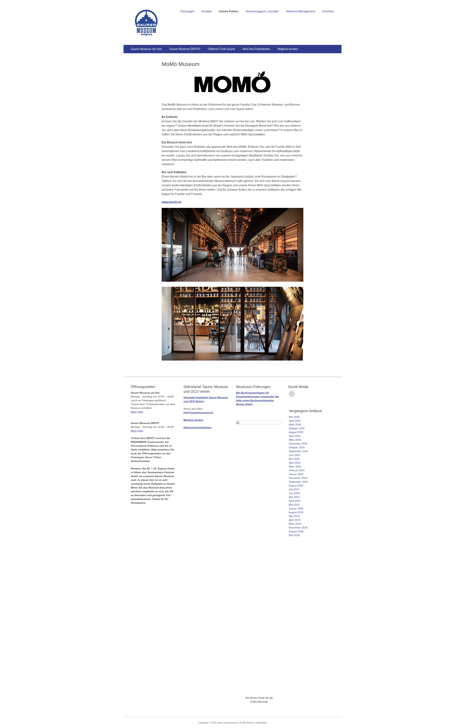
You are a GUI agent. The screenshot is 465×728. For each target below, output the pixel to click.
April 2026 (294, 420)
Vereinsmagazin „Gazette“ (262, 11)
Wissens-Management (300, 11)
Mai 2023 (294, 497)
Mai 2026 (294, 416)
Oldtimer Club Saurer (221, 49)
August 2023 (296, 485)
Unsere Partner (228, 11)
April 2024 (294, 462)
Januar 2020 (296, 508)
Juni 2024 (294, 455)
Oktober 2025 (297, 428)
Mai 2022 (294, 504)
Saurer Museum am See (146, 49)
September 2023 (298, 481)
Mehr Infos (137, 411)
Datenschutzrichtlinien (197, 427)
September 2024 (298, 451)
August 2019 (296, 512)
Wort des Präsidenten (256, 49)
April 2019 (294, 519)
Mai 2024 (294, 458)
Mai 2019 (294, 516)
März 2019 (295, 523)
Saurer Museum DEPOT (185, 49)
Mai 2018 (294, 535)
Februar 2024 (297, 470)
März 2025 (295, 439)
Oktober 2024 (297, 447)
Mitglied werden (288, 49)
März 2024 (295, 466)
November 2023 (298, 477)
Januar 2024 (296, 474)
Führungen (187, 11)
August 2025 (296, 432)
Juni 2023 (294, 493)
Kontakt (206, 11)
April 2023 (294, 500)
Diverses (328, 11)
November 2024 (298, 443)
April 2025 (294, 436)
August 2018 (296, 531)
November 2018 (298, 527)
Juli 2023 (294, 489)
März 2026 (295, 424)
